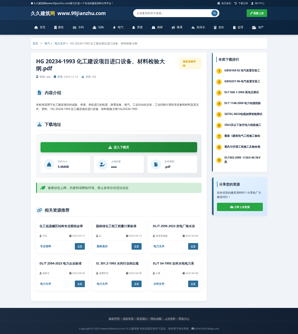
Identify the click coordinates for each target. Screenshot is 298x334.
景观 (139, 27)
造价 (221, 27)
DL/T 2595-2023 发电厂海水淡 (174, 226)
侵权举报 (128, 319)
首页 (42, 27)
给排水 (200, 27)
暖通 (179, 27)
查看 (79, 246)
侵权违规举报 (189, 63)
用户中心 (259, 3)
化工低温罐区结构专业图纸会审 (61, 226)
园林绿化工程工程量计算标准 (116, 226)
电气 (120, 27)
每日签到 (226, 3)
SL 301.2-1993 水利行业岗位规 (117, 263)
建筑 (61, 27)
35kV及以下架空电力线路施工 (242, 125)
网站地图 (156, 319)
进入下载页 (121, 147)
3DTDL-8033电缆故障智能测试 (243, 114)
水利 (81, 27)
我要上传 (258, 13)
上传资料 (170, 319)
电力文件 (60, 43)
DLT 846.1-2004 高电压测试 (241, 92)
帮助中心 (184, 319)
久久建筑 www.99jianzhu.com (68, 13)
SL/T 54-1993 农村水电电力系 (173, 263)
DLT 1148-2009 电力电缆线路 (242, 103)
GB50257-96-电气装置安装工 (242, 81)
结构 (101, 27)
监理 (240, 27)
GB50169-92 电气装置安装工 (242, 70)
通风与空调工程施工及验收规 (242, 147)
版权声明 (114, 319)
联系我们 (142, 319)
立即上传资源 (242, 207)
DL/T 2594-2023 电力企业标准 (60, 263)
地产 (260, 27)
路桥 (160, 27)
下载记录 (243, 3)
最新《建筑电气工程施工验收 (242, 136)
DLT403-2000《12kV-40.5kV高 (242, 160)
